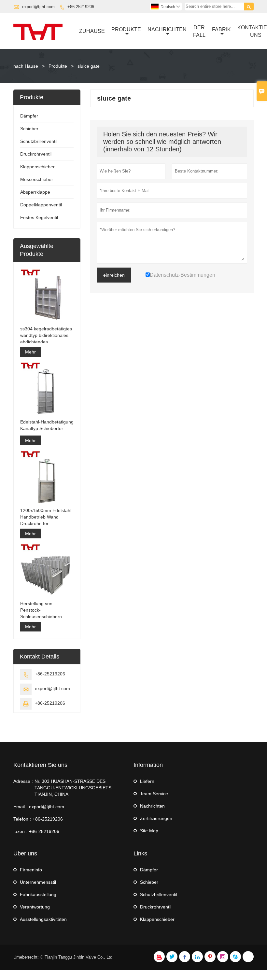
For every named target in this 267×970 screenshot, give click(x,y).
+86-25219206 (80, 6)
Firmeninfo (31, 869)
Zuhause (92, 31)
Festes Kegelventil (39, 217)
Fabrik (221, 29)
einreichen (114, 275)
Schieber (29, 128)
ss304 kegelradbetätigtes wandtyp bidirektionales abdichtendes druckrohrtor (46, 335)
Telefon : (22, 819)
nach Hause (25, 66)
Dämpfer (29, 115)
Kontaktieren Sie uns (40, 765)
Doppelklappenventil (41, 204)
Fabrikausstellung (38, 894)
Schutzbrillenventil (38, 141)
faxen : (20, 831)
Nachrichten (167, 29)
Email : (20, 806)
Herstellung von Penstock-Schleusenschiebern (41, 610)
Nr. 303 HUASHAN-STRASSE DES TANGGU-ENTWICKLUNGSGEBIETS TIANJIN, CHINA (73, 788)
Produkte (126, 29)
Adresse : (23, 781)
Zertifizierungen (156, 818)
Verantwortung (35, 906)
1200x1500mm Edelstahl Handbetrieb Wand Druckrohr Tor (45, 517)
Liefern (147, 781)
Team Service (154, 793)
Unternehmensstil (38, 882)
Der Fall (199, 31)
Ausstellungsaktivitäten (43, 919)
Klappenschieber (37, 166)
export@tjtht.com (38, 6)
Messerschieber (36, 179)
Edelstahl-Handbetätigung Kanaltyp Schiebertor (47, 425)
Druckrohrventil (35, 154)
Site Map (149, 830)
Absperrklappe (35, 192)
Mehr (30, 351)
